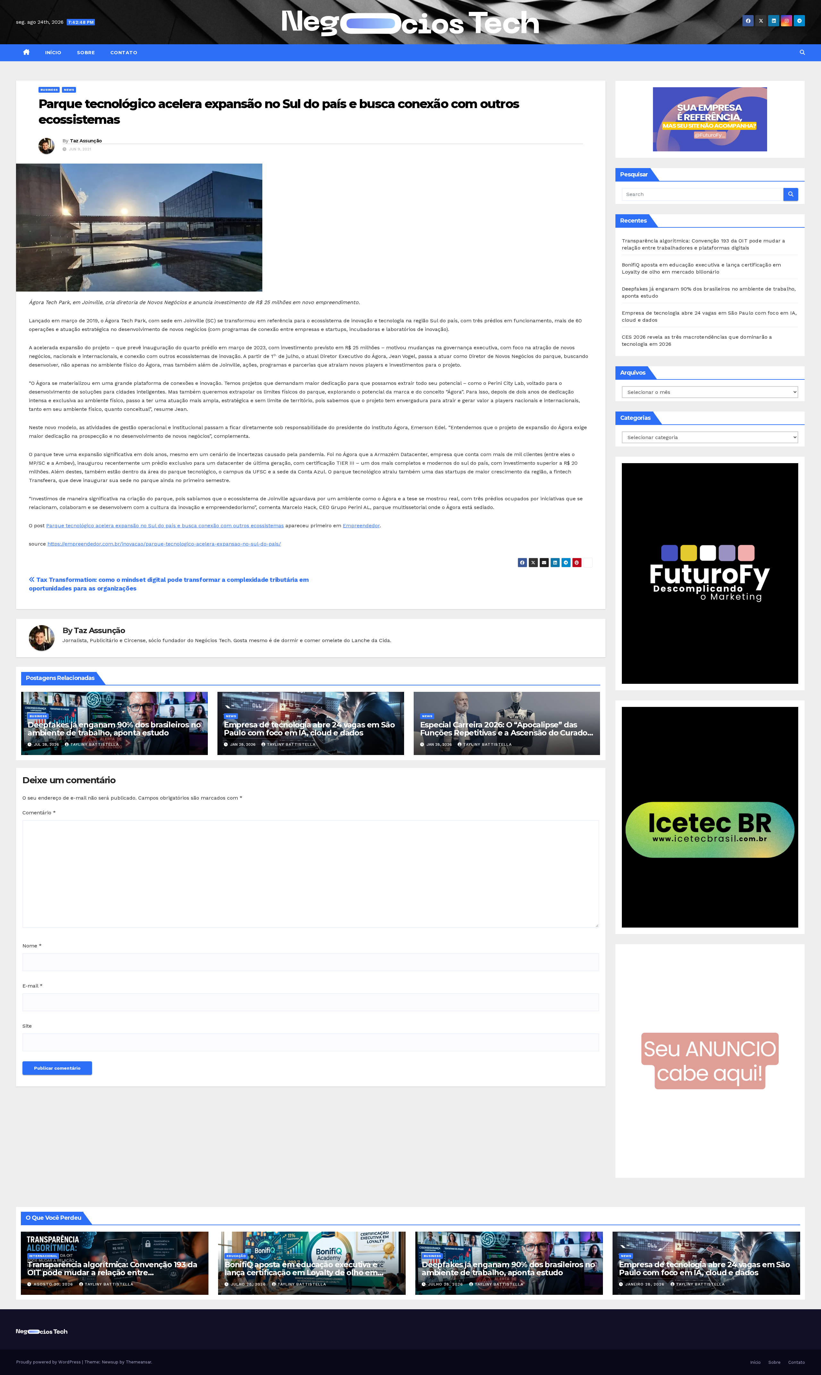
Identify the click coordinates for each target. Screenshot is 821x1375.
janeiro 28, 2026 (645, 1284)
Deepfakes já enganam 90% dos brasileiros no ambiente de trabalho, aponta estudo (114, 728)
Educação (236, 1256)
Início (53, 52)
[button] (802, 52)
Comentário (39, 813)
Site (27, 1026)
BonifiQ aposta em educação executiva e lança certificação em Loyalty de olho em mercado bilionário (300, 1272)
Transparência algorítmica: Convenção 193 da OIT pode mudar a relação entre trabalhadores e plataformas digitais (112, 1272)
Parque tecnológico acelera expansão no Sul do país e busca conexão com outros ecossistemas (165, 525)
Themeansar (138, 1362)
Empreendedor (361, 525)
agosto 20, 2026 (54, 1284)
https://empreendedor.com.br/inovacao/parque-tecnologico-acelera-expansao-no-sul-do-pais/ (164, 544)
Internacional (43, 1256)
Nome (32, 946)
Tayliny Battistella (94, 744)
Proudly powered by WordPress (49, 1362)
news (69, 89)
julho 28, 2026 (249, 1284)
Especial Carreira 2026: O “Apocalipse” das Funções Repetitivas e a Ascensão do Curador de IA (505, 732)
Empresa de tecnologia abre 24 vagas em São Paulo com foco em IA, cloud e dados (309, 728)
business (49, 89)
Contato (123, 52)
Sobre (85, 52)
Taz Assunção (86, 141)
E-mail (32, 986)
